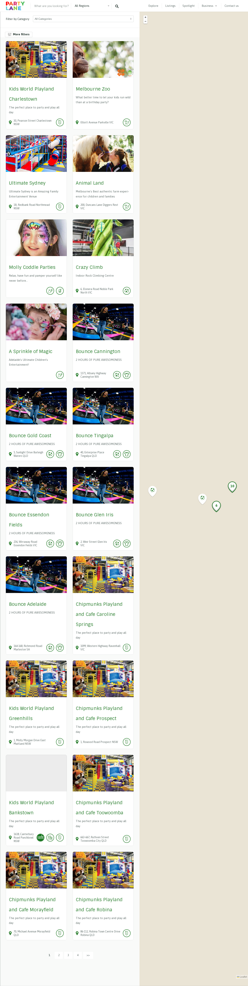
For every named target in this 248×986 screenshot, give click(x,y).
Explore (153, 5)
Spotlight (189, 5)
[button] (154, 491)
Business (207, 5)
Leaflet (243, 977)
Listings (170, 5)
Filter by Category (17, 19)
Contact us (232, 5)
